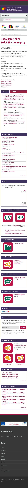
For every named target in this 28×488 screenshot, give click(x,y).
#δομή (19, 106)
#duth (15, 98)
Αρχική (2, 34)
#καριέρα (6, 98)
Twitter (2, 447)
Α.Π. (25, 190)
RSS (2, 468)
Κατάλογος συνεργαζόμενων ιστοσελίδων (18, 262)
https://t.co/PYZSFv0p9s (10, 122)
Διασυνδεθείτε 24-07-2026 (8, 144)
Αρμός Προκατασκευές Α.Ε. (8, 159)
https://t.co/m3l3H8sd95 (9, 114)
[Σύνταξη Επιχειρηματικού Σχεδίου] (20, 222)
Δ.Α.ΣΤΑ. (2, 436)
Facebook (3, 450)
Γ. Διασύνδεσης (7, 436)
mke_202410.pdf (6, 81)
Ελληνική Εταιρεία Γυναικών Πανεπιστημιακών (13, 152)
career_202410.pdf (7, 85)
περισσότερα (23, 127)
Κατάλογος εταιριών (19, 243)
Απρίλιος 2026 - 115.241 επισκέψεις (10, 378)
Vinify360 (4, 148)
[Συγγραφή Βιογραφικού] (8, 222)
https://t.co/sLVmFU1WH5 (10, 107)
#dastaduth (20, 98)
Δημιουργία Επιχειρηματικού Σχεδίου (14, 233)
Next (25, 203)
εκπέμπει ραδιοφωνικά (20, 345)
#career (21, 96)
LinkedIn (3, 456)
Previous (22, 203)
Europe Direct (16, 436)
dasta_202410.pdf (6, 83)
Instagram (3, 453)
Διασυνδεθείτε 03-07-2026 (8, 171)
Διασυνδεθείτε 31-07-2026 (8, 141)
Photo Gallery (4, 465)
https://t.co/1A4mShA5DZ (12, 96)
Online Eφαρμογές (16, 225)
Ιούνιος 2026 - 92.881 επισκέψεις (10, 374)
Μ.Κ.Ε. (12, 436)
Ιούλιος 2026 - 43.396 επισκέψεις (9, 137)
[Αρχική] (14, 11)
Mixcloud (3, 459)
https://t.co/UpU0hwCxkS (10, 99)
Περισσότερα (23, 175)
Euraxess (21, 436)
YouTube (3, 462)
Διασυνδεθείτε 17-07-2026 (8, 155)
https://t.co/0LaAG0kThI (16, 115)
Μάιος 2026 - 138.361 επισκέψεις (10, 376)
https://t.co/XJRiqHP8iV (9, 104)
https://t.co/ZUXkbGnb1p (10, 123)
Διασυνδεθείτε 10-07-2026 (8, 162)
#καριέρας (11, 98)
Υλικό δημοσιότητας (5, 470)
